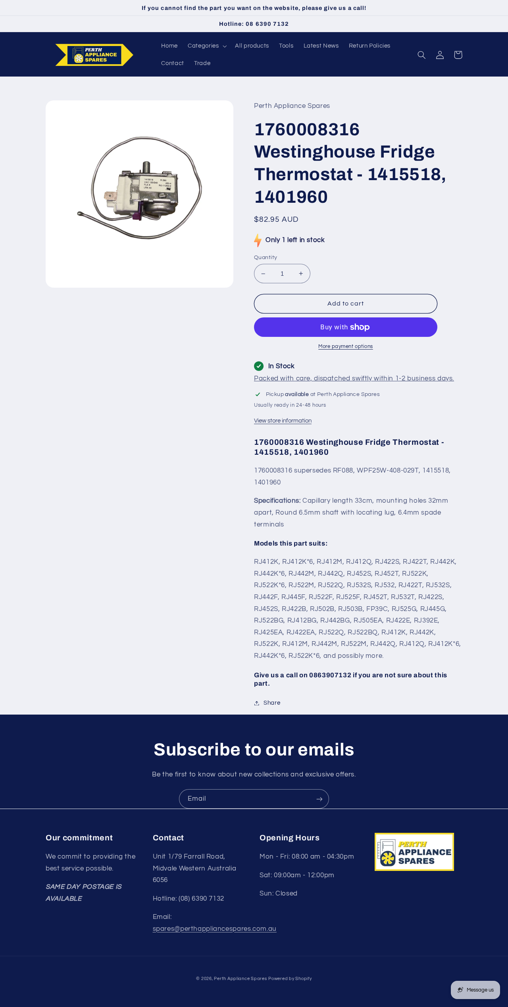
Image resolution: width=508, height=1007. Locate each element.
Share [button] (272, 703)
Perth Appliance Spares (240, 978)
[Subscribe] (319, 799)
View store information (283, 421)
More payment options (345, 346)
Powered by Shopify (290, 978)
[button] (206, 46)
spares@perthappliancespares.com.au (215, 928)
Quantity (265, 257)
